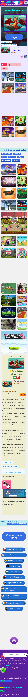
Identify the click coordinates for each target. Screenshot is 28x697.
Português (7, 681)
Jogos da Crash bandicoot (14, 555)
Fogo (20, 157)
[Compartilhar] (25, 56)
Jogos (4, 65)
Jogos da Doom (15, 609)
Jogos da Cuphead (15, 560)
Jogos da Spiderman (14, 577)
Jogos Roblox (15, 566)
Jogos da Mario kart (14, 583)
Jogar (14, 37)
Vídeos (4, 68)
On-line (16, 160)
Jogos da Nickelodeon (14, 603)
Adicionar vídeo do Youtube (17, 523)
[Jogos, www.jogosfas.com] (10, 3)
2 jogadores (6, 160)
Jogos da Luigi (14, 571)
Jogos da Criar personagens (10, 589)
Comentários (14, 65)
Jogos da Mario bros (14, 549)
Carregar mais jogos (14, 536)
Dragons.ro (6, 691)
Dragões (12, 157)
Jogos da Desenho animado (12, 596)
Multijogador (6, 153)
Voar (3, 157)
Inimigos (17, 153)
